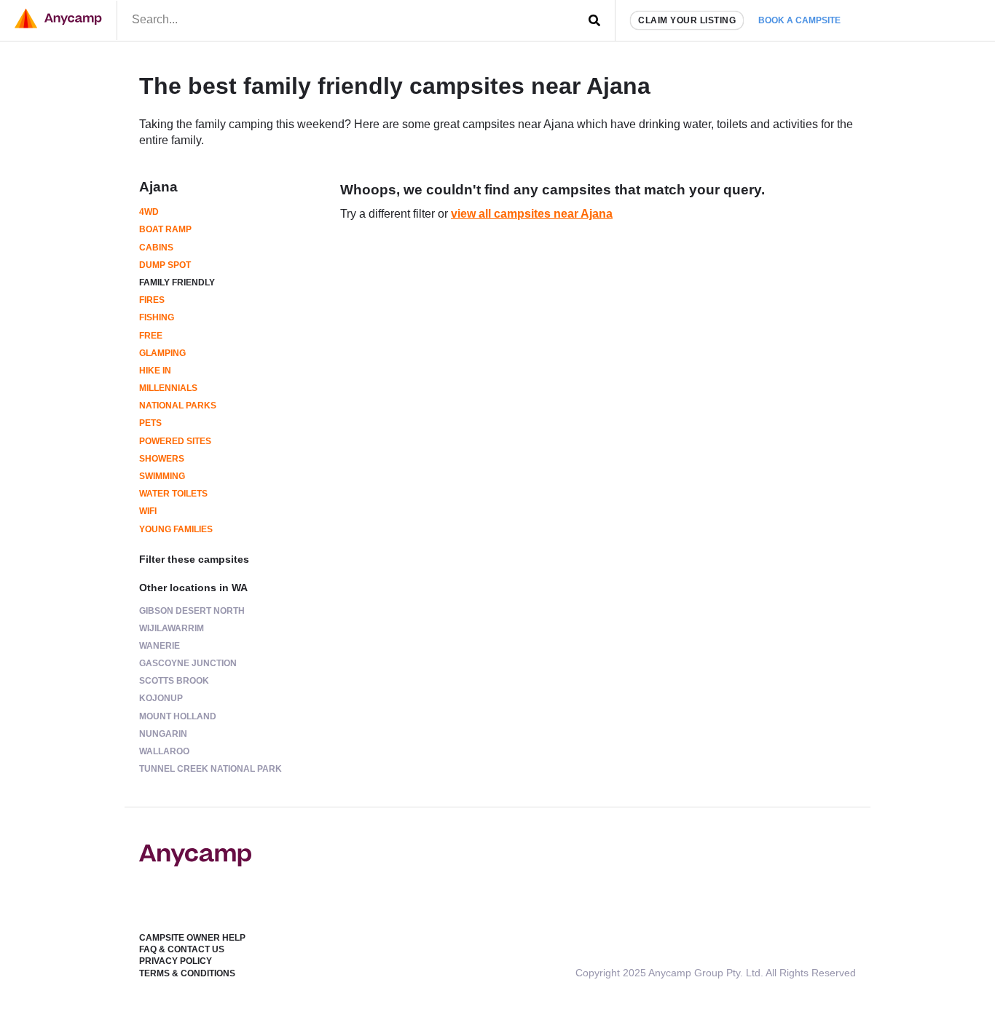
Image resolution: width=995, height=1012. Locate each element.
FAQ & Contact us (181, 949)
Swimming (162, 476)
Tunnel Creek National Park (210, 769)
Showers (161, 459)
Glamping (162, 353)
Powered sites (175, 441)
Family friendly (177, 282)
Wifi (148, 511)
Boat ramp (165, 229)
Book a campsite (799, 20)
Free (150, 336)
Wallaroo (164, 751)
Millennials (168, 388)
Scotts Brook (174, 681)
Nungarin (163, 734)
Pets (150, 423)
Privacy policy (175, 961)
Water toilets (173, 494)
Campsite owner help (192, 938)
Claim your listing (687, 20)
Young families (176, 529)
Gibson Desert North (192, 611)
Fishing (156, 317)
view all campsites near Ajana (532, 213)
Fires (152, 300)
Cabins (156, 247)
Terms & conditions (187, 973)
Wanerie (159, 646)
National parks (177, 405)
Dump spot (165, 265)
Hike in (155, 370)
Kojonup (161, 698)
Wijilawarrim (171, 628)
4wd (149, 212)
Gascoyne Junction (188, 663)
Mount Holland (177, 716)
